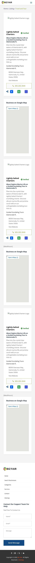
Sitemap (7, 498)
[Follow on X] (19, 553)
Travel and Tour (21, 9)
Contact (6, 493)
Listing (11, 9)
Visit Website (13, 80)
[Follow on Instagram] (15, 553)
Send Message (14, 543)
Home (6, 9)
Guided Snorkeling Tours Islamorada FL (15, 67)
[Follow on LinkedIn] (23, 553)
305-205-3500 (20, 86)
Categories (7, 485)
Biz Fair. (20, 557)
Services (7, 489)
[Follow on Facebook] (11, 553)
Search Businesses (10, 480)
